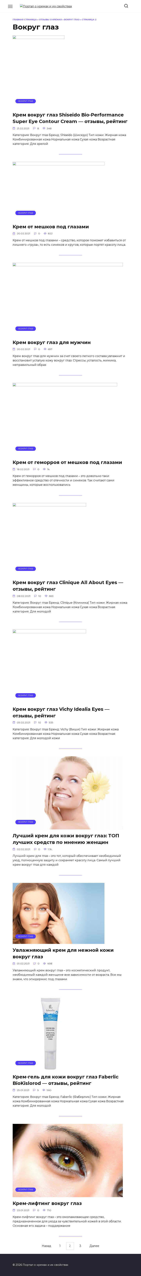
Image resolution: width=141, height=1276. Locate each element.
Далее (94, 1246)
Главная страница (25, 19)
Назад (46, 1246)
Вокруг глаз (71, 19)
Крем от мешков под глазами (51, 226)
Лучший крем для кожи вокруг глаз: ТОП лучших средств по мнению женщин (66, 839)
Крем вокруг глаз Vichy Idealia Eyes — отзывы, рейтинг (61, 712)
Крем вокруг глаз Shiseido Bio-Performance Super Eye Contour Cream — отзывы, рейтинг (70, 118)
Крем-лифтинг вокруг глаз (47, 1203)
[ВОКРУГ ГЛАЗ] (38, 106)
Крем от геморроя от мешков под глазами (67, 462)
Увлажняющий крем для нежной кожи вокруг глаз (63, 953)
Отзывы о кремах (50, 19)
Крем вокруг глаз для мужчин (52, 342)
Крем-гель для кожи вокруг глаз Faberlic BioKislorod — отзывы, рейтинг (65, 1080)
